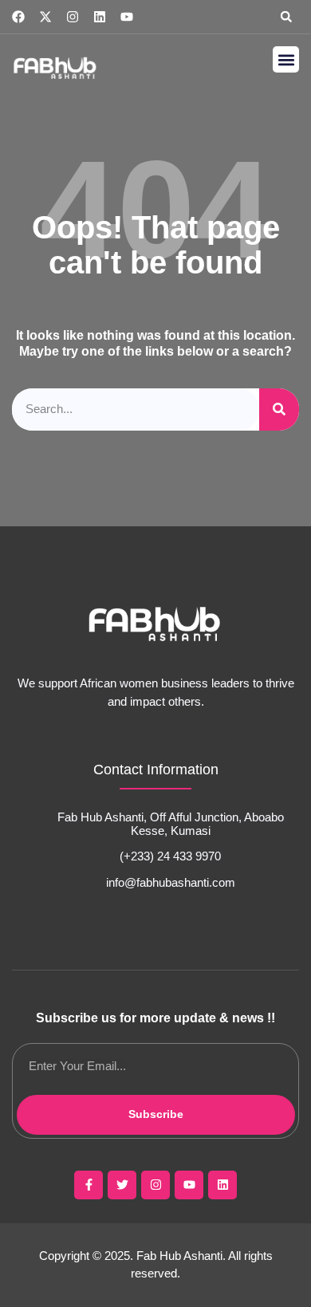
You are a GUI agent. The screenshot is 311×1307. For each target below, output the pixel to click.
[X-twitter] (45, 16)
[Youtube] (126, 16)
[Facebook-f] (88, 1185)
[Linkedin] (99, 16)
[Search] (279, 409)
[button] (286, 17)
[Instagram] (72, 16)
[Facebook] (18, 16)
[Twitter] (122, 1185)
